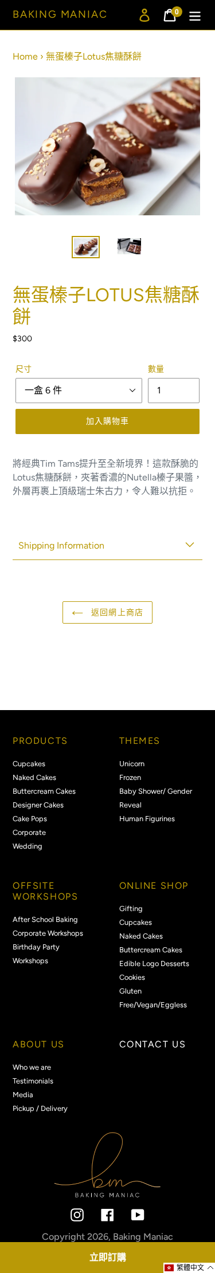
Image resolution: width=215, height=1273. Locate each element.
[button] (189, 1268)
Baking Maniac (60, 15)
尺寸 (23, 369)
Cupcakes (29, 763)
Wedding (27, 846)
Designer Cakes (38, 805)
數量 (156, 369)
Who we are (32, 1067)
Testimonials (33, 1081)
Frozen (130, 777)
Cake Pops (30, 818)
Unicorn (131, 763)
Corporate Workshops (48, 933)
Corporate (29, 832)
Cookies (132, 977)
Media (23, 1094)
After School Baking (45, 919)
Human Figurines (147, 818)
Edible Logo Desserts (154, 963)
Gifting (131, 908)
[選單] (195, 15)
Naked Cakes (34, 777)
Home (25, 56)
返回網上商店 (116, 612)
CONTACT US (152, 1044)
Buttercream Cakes (44, 791)
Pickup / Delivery (40, 1108)
